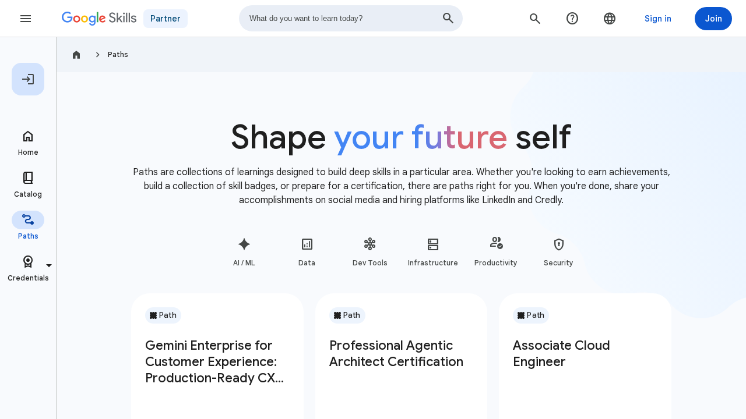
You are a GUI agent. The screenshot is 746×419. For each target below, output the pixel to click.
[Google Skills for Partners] (99, 18)
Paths (118, 54)
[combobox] (351, 18)
